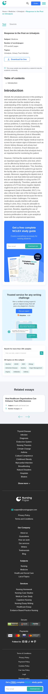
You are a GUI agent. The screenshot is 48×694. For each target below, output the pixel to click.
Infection (24, 435)
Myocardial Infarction (24, 463)
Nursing (24, 566)
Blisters (24, 477)
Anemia (23, 368)
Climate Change (24, 449)
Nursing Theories (24, 445)
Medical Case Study (24, 596)
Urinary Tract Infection (20, 53)
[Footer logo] (24, 500)
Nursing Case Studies (24, 593)
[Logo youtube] (31, 642)
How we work (24, 540)
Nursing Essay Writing (24, 603)
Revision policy (24, 678)
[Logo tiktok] (28, 642)
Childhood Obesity (24, 459)
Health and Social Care (21, 405)
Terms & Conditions (24, 653)
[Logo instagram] (25, 642)
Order (36, 3)
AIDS (23, 364)
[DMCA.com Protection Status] (13, 624)
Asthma (26, 372)
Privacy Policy (24, 515)
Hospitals (24, 473)
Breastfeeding (24, 466)
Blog (24, 554)
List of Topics (24, 577)
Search (41, 353)
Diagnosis (24, 438)
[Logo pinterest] (34, 641)
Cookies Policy (24, 666)
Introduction (12, 83)
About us (24, 533)
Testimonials (24, 550)
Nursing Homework (24, 589)
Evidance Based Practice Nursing (24, 610)
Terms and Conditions (24, 519)
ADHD (16, 364)
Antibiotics (17, 372)
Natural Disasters (24, 470)
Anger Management (35, 368)
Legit (24, 674)
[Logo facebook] (22, 642)
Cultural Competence (24, 456)
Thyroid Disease (24, 431)
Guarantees (24, 536)
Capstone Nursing (24, 600)
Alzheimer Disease (11, 368)
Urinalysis (7, 53)
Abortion (8, 364)
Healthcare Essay (24, 607)
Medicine (14, 39)
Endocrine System (24, 442)
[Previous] (20, 417)
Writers (24, 547)
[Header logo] (4, 3)
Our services (24, 543)
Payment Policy (24, 662)
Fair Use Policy (24, 670)
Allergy (31, 364)
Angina (7, 372)
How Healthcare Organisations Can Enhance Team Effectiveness (20, 400)
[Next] (27, 417)
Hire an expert (24, 311)
